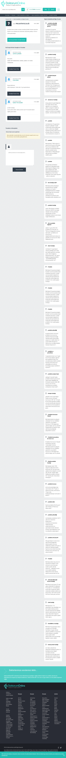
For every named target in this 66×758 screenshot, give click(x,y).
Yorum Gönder (19, 169)
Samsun (56, 719)
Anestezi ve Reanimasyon (21, 707)
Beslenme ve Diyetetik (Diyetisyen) (20, 716)
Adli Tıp (19, 699)
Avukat (19, 713)
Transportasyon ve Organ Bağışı (9, 725)
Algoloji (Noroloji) (46, 710)
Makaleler (8, 710)
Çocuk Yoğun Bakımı (21, 725)
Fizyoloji (32, 728)
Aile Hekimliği (33, 732)
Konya (55, 707)
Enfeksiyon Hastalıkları (32, 722)
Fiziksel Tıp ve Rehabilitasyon (33, 725)
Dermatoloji (32, 698)
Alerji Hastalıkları (45, 699)
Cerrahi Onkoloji (21, 723)
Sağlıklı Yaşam (9, 722)
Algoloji (43, 704)
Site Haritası (8, 727)
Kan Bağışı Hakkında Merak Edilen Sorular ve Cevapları (9, 735)
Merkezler (8, 716)
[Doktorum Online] (13, 3)
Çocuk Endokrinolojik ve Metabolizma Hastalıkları (45, 718)
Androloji (20, 705)
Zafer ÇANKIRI (17, 54)
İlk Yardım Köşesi (9, 719)
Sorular (7, 709)
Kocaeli (55, 711)
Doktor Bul (8, 702)
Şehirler (56, 694)
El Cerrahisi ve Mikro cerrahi (33, 709)
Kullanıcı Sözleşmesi (8, 693)
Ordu (55, 713)
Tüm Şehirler (56, 723)
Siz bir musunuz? (35, 9)
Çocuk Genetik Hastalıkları (45, 735)
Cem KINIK (16, 80)
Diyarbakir (56, 710)
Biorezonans (20, 722)
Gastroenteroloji (33, 731)
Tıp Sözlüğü (8, 718)
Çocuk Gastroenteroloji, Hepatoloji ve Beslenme (45, 727)
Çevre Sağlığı (45, 711)
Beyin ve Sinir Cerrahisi (21, 719)
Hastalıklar (8, 701)
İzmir (55, 699)
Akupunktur (44, 698)
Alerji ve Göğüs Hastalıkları (45, 701)
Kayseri (55, 717)
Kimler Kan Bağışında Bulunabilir (8, 730)
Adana (55, 705)
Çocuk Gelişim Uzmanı (45, 732)
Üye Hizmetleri (9, 704)
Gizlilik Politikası (9, 695)
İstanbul (56, 698)
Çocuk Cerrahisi (45, 714)
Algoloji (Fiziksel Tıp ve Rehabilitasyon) (45, 707)
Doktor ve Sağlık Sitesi (9, 699)
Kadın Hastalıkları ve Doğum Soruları (21, 19)
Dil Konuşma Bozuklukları (32, 701)
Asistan (19, 710)
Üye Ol (52, 9)
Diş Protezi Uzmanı (32, 706)
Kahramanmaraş (57, 722)
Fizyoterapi (32, 729)
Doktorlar (8, 712)
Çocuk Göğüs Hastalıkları (45, 738)
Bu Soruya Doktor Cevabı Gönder (17, 39)
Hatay (55, 714)
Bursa (55, 702)
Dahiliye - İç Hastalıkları (20, 728)
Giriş (46, 9)
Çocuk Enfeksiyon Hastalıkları (46, 722)
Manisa (55, 716)
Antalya (55, 704)
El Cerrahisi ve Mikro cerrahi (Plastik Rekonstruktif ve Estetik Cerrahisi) (33, 714)
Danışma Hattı (8, 19)
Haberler (8, 715)
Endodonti (32, 719)
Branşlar (20, 694)
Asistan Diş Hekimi (22, 711)
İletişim (7, 705)
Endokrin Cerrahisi (34, 720)
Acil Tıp (19, 698)
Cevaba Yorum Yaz (14, 69)
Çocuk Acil (44, 713)
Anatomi (19, 704)
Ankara (55, 701)
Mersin (55, 708)
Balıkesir (56, 720)
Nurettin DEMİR (18, 103)
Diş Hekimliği (32, 704)
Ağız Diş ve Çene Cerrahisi (21, 701)
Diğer (31, 699)
